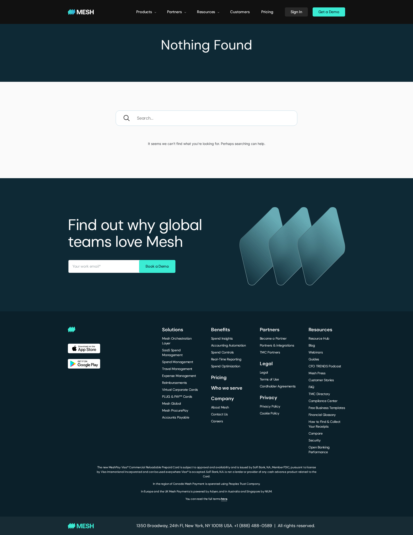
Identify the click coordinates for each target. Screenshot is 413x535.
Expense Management (179, 376)
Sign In (296, 11)
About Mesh (220, 407)
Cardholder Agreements (278, 386)
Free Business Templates (327, 408)
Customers (240, 11)
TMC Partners (270, 352)
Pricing (267, 11)
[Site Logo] (81, 12)
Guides (314, 359)
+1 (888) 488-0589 (253, 526)
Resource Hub (319, 338)
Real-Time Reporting (226, 359)
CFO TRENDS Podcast (325, 366)
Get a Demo (328, 11)
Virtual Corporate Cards (180, 389)
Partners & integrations (277, 345)
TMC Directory (319, 394)
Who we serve (226, 388)
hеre (224, 499)
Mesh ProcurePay (175, 410)
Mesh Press (317, 373)
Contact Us (219, 414)
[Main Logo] (81, 526)
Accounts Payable (175, 417)
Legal (264, 372)
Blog (312, 345)
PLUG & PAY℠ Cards (177, 396)
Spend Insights (222, 338)
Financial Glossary (322, 415)
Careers (217, 421)
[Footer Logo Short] (115, 329)
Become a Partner (273, 338)
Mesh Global (171, 403)
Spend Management (177, 362)
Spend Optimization (225, 366)
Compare (316, 433)
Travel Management (177, 369)
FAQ (311, 387)
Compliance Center (323, 401)
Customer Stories (321, 380)
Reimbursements (174, 383)
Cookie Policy (269, 413)
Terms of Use (269, 379)
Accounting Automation (228, 345)
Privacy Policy (270, 406)
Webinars (316, 352)
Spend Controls (222, 352)
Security (315, 440)
